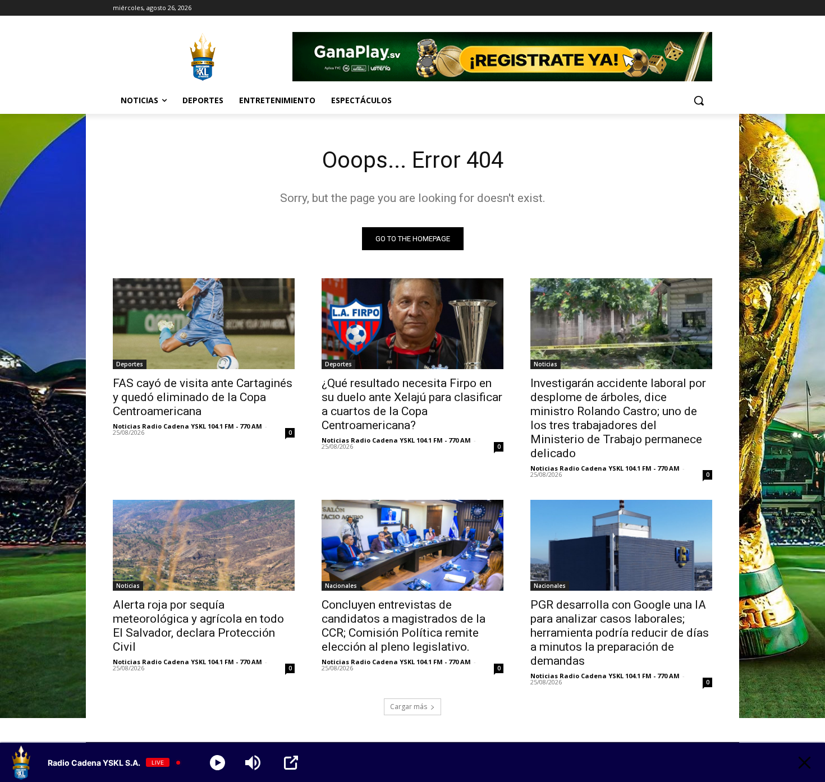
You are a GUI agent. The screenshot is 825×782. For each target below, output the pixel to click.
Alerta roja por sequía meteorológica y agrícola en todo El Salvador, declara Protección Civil (198, 626)
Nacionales (341, 586)
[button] (698, 100)
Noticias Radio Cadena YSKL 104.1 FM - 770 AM (187, 426)
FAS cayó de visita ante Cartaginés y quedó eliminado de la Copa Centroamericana (202, 397)
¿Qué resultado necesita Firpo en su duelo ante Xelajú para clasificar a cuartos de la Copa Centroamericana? (412, 404)
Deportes (129, 364)
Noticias (545, 364)
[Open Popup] (291, 762)
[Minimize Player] (804, 762)
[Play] (217, 762)
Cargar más (408, 706)
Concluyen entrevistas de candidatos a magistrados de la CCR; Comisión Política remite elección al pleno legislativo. (403, 626)
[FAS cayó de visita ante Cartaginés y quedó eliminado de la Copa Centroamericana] (204, 323)
